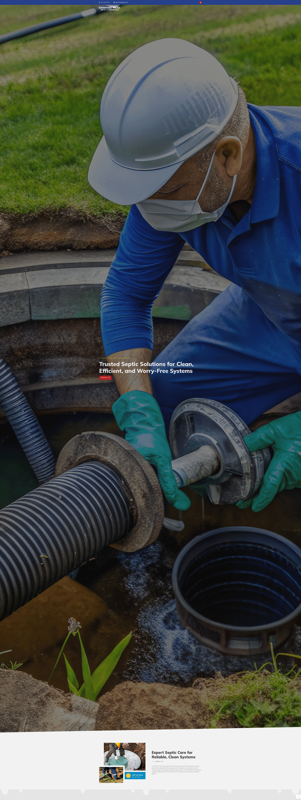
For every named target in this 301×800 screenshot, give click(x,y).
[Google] (200, 2)
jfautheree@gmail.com (122, 2)
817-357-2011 (105, 2)
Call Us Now (137, 775)
